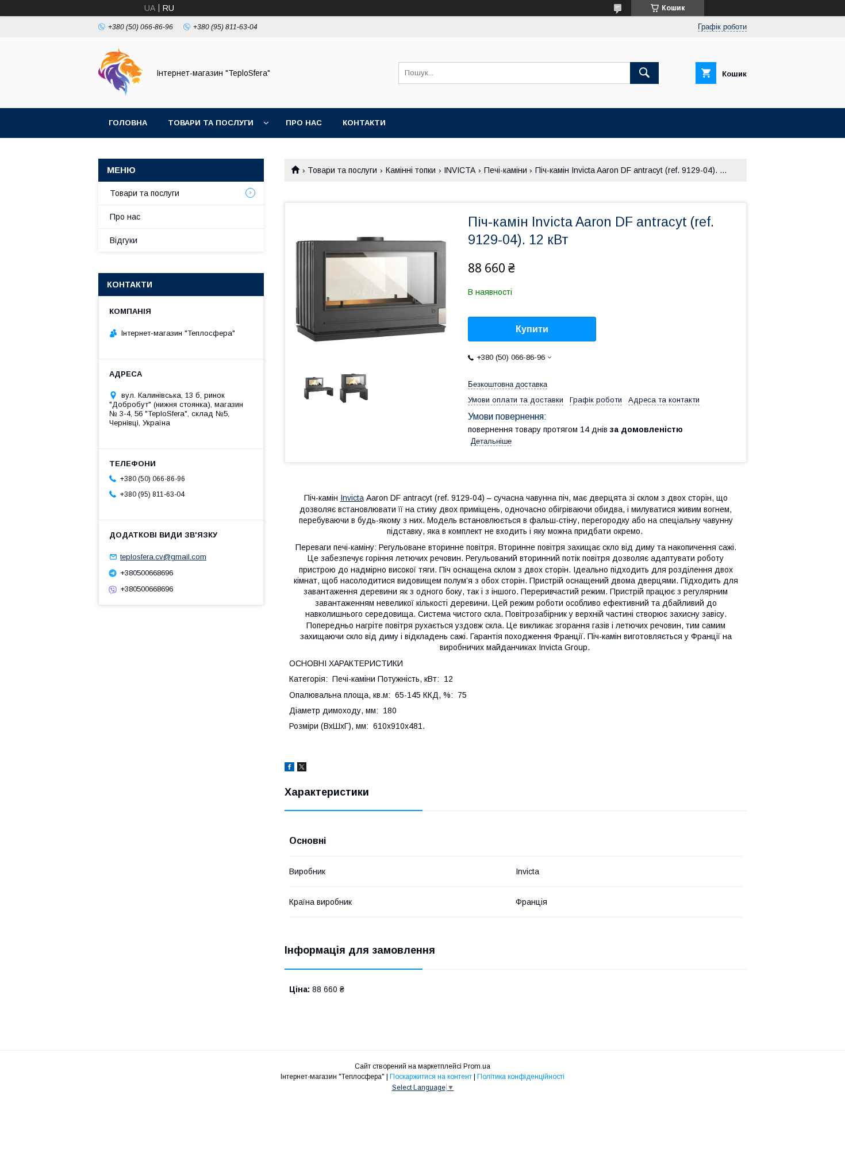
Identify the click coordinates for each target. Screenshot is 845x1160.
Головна (128, 122)
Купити (532, 329)
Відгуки (123, 240)
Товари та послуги (211, 122)
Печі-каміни (505, 170)
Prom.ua (476, 1066)
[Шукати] (644, 73)
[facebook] (289, 768)
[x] (301, 768)
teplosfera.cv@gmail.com (163, 556)
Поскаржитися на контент (431, 1077)
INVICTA (459, 170)
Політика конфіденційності (520, 1077)
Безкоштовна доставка (507, 384)
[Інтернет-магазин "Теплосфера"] (120, 93)
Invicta (352, 497)
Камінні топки (411, 170)
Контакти (364, 122)
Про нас (304, 122)
